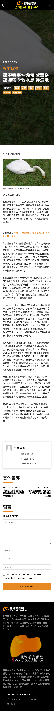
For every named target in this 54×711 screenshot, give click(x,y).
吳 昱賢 (21, 447)
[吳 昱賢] (10, 448)
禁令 (46, 88)
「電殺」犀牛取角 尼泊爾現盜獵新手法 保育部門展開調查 (13, 493)
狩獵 (38, 88)
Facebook (15, 699)
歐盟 (17, 88)
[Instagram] (25, 699)
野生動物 (10, 68)
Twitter (14, 704)
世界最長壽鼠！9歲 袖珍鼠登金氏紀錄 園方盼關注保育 (39, 493)
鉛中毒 (7, 92)
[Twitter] (8, 704)
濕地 (31, 88)
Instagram (32, 699)
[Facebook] (8, 699)
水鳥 (24, 88)
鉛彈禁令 (17, 92)
